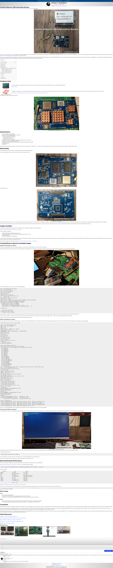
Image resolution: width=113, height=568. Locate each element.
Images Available (3, 67)
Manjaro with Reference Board (7, 69)
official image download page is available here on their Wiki (12, 229)
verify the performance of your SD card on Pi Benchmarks (13, 464)
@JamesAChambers (58, 563)
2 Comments (35, 8)
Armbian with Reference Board (7, 71)
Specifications (3, 64)
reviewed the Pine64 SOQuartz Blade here (10, 516)
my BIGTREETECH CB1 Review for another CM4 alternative (11, 519)
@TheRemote (58, 564)
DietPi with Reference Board (6, 70)
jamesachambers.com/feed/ (57, 565)
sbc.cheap (64, 0)
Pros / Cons (3, 73)
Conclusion (2, 77)
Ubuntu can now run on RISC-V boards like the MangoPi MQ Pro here (11, 521)
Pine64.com (15, 86)
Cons (2, 76)
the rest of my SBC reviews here (9, 523)
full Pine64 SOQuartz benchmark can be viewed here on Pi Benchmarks (14, 484)
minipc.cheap (72, 0)
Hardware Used (3, 63)
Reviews (31, 8)
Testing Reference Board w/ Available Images (8, 68)
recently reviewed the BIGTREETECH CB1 (7, 54)
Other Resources (3, 78)
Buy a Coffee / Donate (63, 566)
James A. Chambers (59, 3)
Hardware (27, 8)
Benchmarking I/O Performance (6, 72)
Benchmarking (23, 8)
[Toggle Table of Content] (15, 62)
